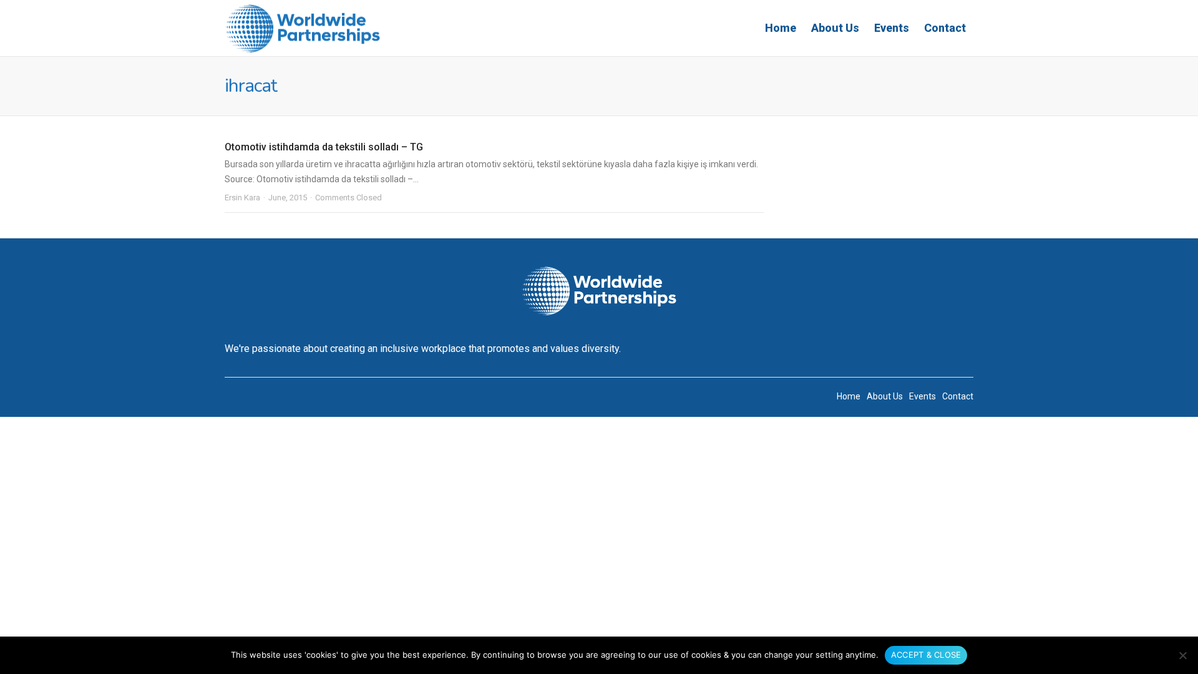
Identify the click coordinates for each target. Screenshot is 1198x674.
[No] (1182, 655)
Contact (945, 27)
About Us (835, 27)
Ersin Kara (242, 197)
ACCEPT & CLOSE (926, 655)
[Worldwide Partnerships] (303, 28)
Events (891, 27)
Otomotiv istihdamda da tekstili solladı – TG (324, 147)
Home (780, 27)
